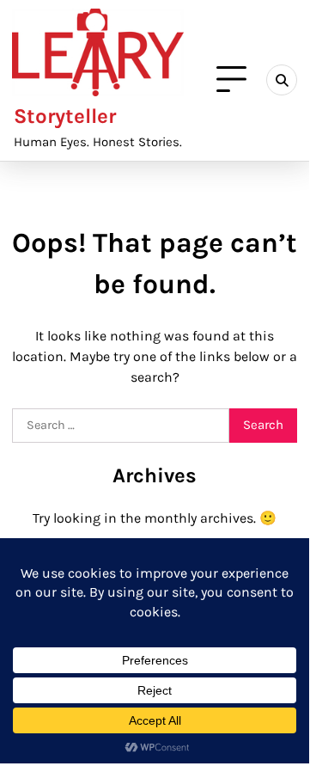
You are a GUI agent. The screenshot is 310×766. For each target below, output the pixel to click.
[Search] (281, 79)
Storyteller (65, 116)
